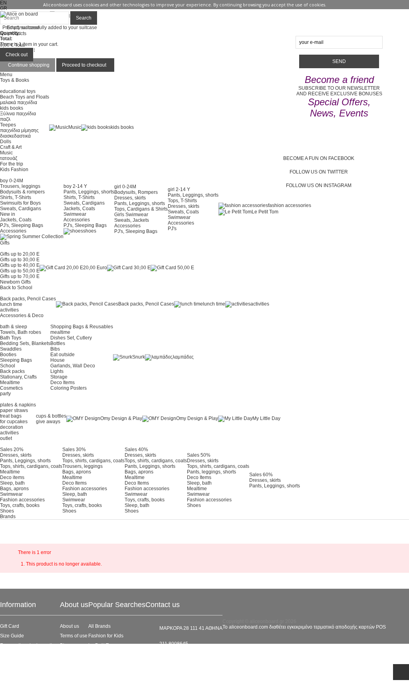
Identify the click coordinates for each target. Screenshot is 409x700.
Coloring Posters (68, 388)
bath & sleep (13, 326)
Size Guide (12, 636)
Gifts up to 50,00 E (20, 271)
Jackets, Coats (16, 220)
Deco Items (62, 382)
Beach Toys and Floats (24, 97)
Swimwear (75, 214)
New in (7, 214)
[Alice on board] (19, 14)
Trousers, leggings (20, 186)
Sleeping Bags (16, 360)
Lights (57, 371)
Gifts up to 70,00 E (20, 276)
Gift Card (9, 626)
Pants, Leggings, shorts (89, 192)
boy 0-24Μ (11, 180)
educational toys (18, 91)
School (7, 366)
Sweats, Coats (183, 212)
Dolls (5, 141)
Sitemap (9, 693)
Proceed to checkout (84, 65)
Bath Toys (10, 338)
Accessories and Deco (112, 655)
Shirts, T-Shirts (15, 197)
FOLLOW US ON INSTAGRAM (318, 185)
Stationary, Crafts (18, 377)
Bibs (55, 349)
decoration (11, 427)
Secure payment (18, 655)
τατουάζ (8, 158)
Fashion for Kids (105, 636)
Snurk (138, 357)
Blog (65, 645)
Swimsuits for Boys (20, 203)
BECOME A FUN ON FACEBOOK (318, 158)
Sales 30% (74, 449)
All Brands (99, 626)
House (57, 360)
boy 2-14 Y (75, 186)
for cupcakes (14, 421)
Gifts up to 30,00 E (20, 259)
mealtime (60, 332)
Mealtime (10, 382)
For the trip (11, 164)
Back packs (12, 371)
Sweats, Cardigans (20, 208)
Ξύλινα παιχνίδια (18, 113)
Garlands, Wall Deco (72, 366)
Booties (8, 354)
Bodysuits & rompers (22, 192)
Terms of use (73, 636)
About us (69, 626)
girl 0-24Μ (125, 186)
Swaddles (11, 349)
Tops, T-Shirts (182, 200)
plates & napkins (18, 405)
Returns (8, 674)
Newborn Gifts (15, 282)
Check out (17, 54)
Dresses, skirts (130, 198)
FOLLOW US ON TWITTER (319, 172)
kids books (11, 108)
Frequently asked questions (30, 645)
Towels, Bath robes (20, 332)
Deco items (12, 477)
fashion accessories (289, 205)
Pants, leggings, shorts (211, 472)
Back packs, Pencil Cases (28, 299)
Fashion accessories (22, 500)
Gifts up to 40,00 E (20, 265)
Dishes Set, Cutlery (71, 338)
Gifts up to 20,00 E (20, 254)
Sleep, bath (12, 483)
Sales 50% (198, 455)
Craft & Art (11, 147)
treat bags (11, 416)
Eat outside (62, 354)
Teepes (8, 125)
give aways (48, 421)
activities (9, 310)
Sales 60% (261, 474)
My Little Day (266, 418)
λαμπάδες (183, 357)
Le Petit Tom (265, 212)
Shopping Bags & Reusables (81, 326)
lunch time (11, 304)
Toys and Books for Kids (114, 664)
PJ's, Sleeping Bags (21, 225)
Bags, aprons (14, 488)
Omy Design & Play (121, 418)
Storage (59, 377)
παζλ (5, 119)
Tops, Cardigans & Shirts (141, 209)
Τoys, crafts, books (145, 500)
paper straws (14, 410)
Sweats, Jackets (131, 220)
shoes (89, 231)
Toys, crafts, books (20, 505)
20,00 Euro (95, 267)
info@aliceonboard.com (185, 657)
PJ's (172, 228)
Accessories (13, 231)
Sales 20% (12, 449)
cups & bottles (51, 416)
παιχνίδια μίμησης (19, 130)
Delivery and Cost (19, 664)
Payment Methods (19, 683)
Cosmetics (11, 388)
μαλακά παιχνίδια (18, 102)
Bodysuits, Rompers (136, 192)
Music (6, 153)
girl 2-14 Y (179, 189)
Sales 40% (136, 449)
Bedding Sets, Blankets (25, 343)
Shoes (7, 511)
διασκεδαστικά (15, 136)
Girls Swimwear (131, 214)
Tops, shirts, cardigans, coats (31, 466)
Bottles (57, 343)
